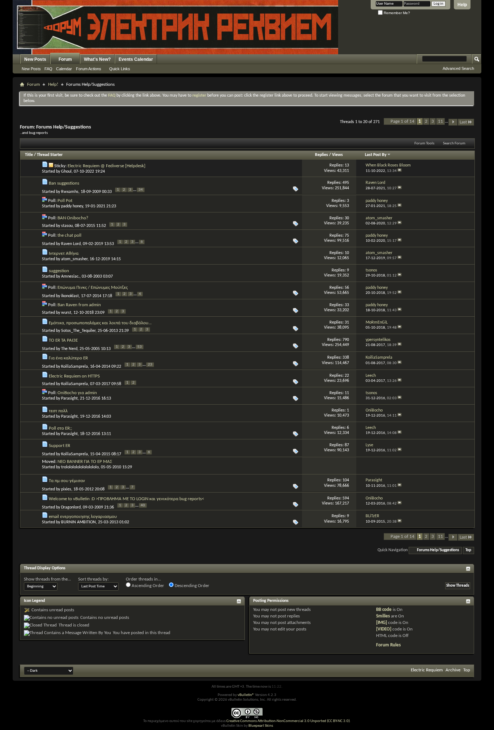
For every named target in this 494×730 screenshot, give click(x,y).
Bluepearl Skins (260, 726)
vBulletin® (246, 695)
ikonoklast (70, 296)
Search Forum (454, 143)
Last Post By (376, 155)
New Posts (35, 59)
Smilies (383, 616)
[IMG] (381, 622)
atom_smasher (74, 259)
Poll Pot (65, 200)
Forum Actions (88, 69)
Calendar (64, 69)
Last (463, 122)
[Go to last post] (399, 171)
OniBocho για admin (77, 393)
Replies (321, 155)
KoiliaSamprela (74, 366)
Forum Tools (424, 143)
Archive (453, 670)
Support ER (59, 445)
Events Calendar (136, 59)
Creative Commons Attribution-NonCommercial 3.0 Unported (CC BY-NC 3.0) (288, 721)
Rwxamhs (69, 192)
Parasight (69, 398)
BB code (384, 609)
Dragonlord (71, 507)
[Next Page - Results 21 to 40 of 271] (452, 122)
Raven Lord (71, 244)
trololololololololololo (80, 467)
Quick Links (119, 69)
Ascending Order (147, 585)
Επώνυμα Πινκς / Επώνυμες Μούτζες (93, 287)
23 (150, 365)
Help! (53, 84)
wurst (66, 313)
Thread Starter (50, 155)
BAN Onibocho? (73, 218)
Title (29, 155)
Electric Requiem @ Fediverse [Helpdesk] (106, 166)
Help (462, 4)
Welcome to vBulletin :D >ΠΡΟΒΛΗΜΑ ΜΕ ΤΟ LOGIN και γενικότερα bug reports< (126, 499)
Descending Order (191, 585)
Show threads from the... (47, 579)
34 (141, 190)
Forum (65, 59)
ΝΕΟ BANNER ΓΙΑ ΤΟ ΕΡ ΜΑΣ (85, 461)
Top (468, 550)
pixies (66, 489)
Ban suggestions (64, 183)
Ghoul (66, 171)
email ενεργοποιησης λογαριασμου (83, 516)
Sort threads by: (93, 579)
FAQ (48, 69)
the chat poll (69, 235)
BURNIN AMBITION (78, 522)
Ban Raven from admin (79, 305)
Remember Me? (396, 13)
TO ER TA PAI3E (63, 340)
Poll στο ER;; (60, 428)
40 (143, 505)
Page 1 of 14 (402, 121)
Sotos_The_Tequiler (78, 331)
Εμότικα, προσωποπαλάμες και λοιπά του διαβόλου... (100, 323)
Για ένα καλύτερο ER (68, 358)
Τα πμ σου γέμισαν (67, 480)
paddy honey (72, 206)
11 (440, 121)
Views (337, 155)
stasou (67, 226)
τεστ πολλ (58, 411)
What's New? (97, 59)
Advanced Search (458, 68)
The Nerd (69, 349)
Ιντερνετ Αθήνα (63, 253)
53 (139, 347)
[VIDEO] (383, 629)
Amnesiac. (70, 276)
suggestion (59, 271)
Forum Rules (388, 645)
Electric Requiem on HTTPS (74, 376)
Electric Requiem (427, 670)
